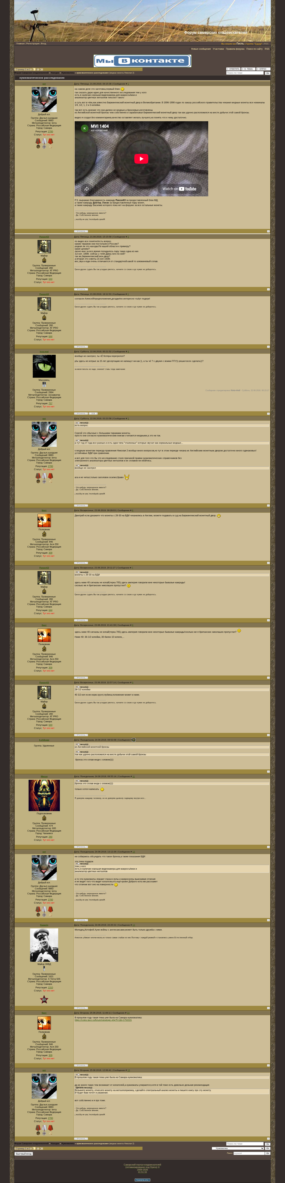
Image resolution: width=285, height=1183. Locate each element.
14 (128, 1013)
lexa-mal (44, 351)
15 (128, 1070)
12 (133, 852)
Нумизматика (68, 73)
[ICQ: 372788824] (93, 413)
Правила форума (235, 49)
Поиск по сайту (254, 49)
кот (44, 84)
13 (133, 925)
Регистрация (32, 43)
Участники (218, 49)
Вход (43, 43)
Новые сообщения (201, 49)
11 (133, 776)
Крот (44, 510)
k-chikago (44, 740)
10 (133, 740)
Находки (55, 73)
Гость (240, 43)
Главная (20, 43)
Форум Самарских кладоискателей (31, 73)
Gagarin (44, 925)
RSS (266, 44)
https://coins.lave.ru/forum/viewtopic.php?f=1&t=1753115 (103, 1020)
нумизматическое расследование (93, 73)
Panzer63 (44, 237)
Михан (44, 776)
